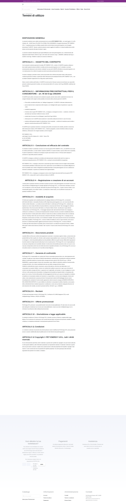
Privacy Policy (68, 500)
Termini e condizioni (69, 497)
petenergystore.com (62, 45)
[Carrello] (102, 9)
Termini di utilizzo (47, 497)
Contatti (66, 495)
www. (56, 45)
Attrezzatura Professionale (28, 499)
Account (45, 495)
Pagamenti (45, 500)
